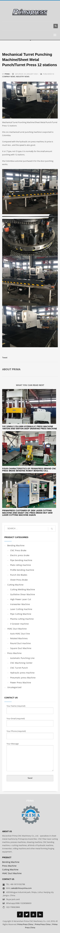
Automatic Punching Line (22, 658)
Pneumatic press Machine (23, 677)
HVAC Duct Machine (17, 628)
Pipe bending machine (21, 560)
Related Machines (19, 638)
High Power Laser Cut (20, 599)
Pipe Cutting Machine (20, 614)
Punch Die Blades (18, 574)
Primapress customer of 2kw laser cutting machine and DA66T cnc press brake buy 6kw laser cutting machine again (27, 512)
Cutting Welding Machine (22, 589)
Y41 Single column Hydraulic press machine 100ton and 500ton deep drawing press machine (29, 427)
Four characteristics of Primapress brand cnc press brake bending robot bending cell (29, 469)
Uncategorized (14, 687)
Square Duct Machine (20, 648)
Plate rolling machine (20, 565)
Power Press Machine (20, 682)
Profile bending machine (22, 570)
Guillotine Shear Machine (22, 594)
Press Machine (14, 653)
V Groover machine (19, 623)
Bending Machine (15, 545)
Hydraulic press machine (22, 672)
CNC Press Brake (18, 550)
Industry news (22, 76)
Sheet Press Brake (19, 579)
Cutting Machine (15, 584)
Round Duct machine (20, 643)
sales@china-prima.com (21, 888)
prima (7, 74)
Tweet (4, 357)
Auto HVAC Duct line (20, 633)
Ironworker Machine (20, 604)
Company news (8, 76)
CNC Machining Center (21, 662)
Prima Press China (25, 924)
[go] (52, 529)
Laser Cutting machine (21, 609)
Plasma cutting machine (22, 618)
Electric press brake (19, 555)
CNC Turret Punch (19, 667)
